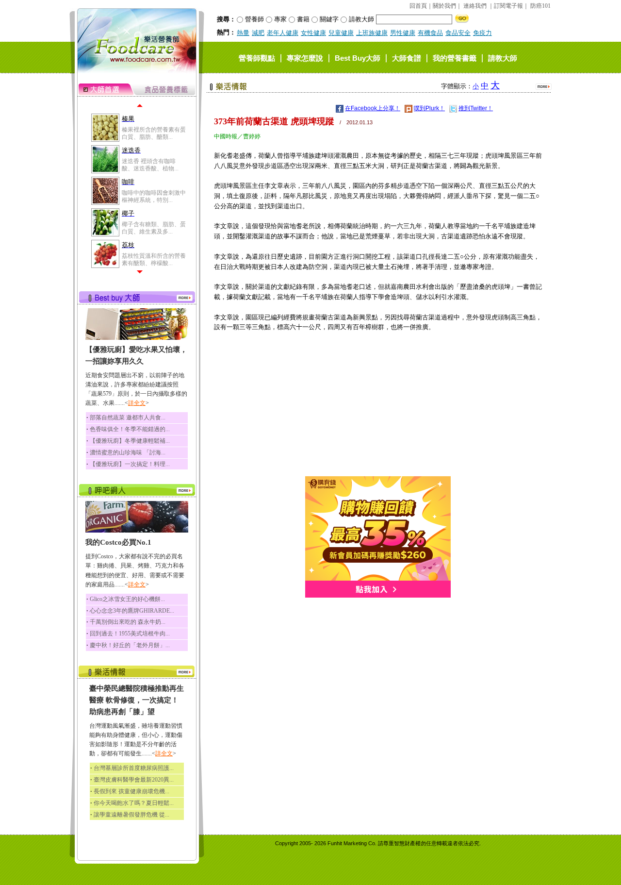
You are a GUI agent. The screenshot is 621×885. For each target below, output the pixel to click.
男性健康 (402, 32)
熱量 (243, 32)
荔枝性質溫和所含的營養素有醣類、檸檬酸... (154, 259)
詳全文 (137, 403)
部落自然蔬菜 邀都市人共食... (127, 417)
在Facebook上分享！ (372, 108)
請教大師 (502, 57)
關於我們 (444, 5)
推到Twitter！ (475, 108)
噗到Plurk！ (429, 108)
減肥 (258, 32)
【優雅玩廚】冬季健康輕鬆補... (130, 440)
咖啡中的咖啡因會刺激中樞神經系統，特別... (154, 196)
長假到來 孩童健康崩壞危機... (131, 791)
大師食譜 (406, 57)
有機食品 (430, 32)
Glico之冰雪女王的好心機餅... (127, 599)
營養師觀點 (257, 57)
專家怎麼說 (305, 57)
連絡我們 (475, 5)
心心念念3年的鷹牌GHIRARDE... (132, 610)
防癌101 (540, 5)
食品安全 (458, 32)
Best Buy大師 (357, 57)
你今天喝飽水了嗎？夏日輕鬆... (134, 803)
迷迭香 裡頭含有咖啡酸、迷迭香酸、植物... (150, 164)
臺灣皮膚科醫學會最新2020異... (134, 779)
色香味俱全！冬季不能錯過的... (130, 429)
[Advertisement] (378, 408)
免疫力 (482, 32)
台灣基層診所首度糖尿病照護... (134, 768)
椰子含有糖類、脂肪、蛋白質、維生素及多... (154, 227)
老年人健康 (282, 32)
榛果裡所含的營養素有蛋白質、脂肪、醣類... (154, 133)
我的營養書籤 (454, 57)
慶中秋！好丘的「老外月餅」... (130, 645)
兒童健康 (341, 32)
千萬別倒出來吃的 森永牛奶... (127, 621)
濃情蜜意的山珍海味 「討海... (127, 452)
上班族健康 (372, 32)
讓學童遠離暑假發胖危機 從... (131, 814)
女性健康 (313, 32)
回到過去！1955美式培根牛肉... (130, 633)
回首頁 (418, 5)
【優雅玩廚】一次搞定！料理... (130, 464)
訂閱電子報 (508, 5)
